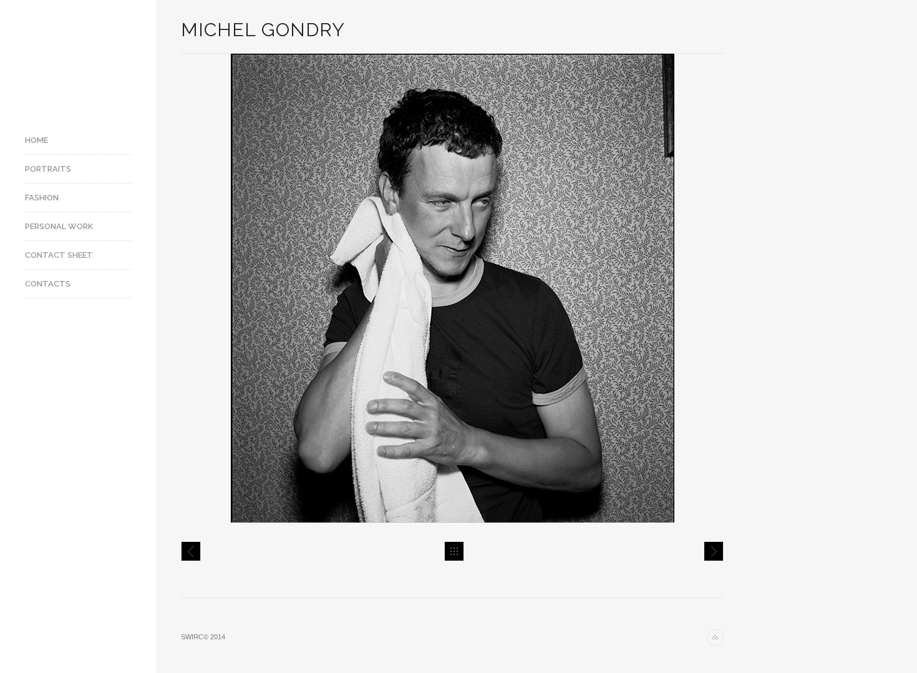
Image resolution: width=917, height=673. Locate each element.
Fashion (42, 197)
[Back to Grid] (454, 551)
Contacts (47, 283)
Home (36, 140)
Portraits (48, 169)
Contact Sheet (59, 255)
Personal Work (59, 226)
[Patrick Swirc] (78, 58)
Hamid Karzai (191, 551)
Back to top (715, 637)
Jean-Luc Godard (714, 551)
